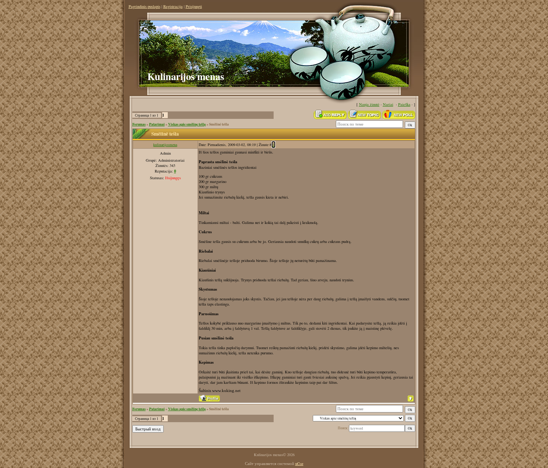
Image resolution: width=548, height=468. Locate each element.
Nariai (388, 104)
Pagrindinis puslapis (144, 6)
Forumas (139, 124)
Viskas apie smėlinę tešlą (187, 124)
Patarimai (157, 124)
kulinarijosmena (165, 144)
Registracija (173, 6)
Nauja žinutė (369, 104)
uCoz (299, 463)
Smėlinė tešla (219, 124)
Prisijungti (194, 6)
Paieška (404, 104)
